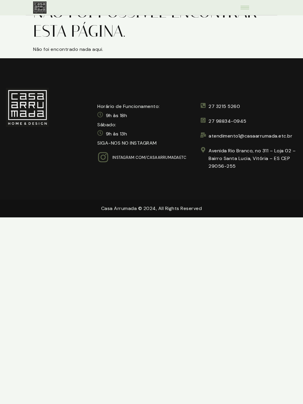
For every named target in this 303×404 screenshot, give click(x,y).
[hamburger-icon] (245, 8)
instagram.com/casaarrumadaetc (149, 157)
